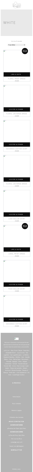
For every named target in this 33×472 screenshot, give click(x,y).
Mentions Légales (17, 410)
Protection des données (16, 417)
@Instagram (20, 446)
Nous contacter (16, 403)
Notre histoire (16, 396)
